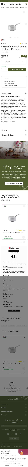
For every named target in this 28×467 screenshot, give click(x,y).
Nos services (4, 415)
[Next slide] (26, 24)
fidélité (25, 57)
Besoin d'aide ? (4, 404)
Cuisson (7, 7)
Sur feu (11, 7)
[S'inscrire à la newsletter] (26, 426)
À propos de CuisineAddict (7, 411)
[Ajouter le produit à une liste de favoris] (24, 12)
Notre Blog (3, 407)
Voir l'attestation (14, 251)
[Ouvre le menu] (2, 4)
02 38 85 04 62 (6, 445)
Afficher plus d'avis (13, 310)
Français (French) (13, 438)
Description (6, 93)
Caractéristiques (7, 135)
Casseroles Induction (23, 7)
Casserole (16, 7)
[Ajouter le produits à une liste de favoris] (24, 206)
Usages (4, 130)
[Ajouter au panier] (23, 237)
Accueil (2, 7)
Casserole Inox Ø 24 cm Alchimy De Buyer (13, 233)
